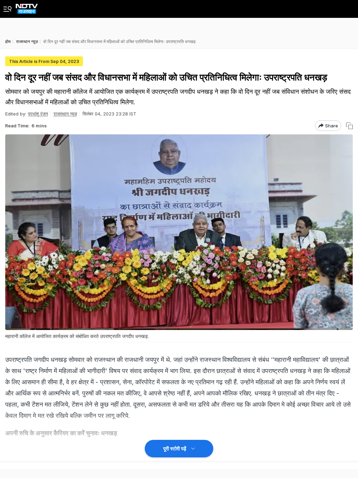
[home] (27, 7)
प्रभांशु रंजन (38, 114)
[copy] (349, 125)
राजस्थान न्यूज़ (65, 114)
